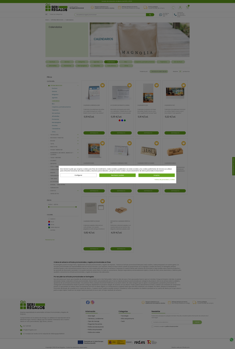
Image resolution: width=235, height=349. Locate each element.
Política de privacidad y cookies (165, 180)
